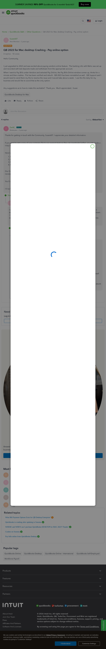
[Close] (92, 146)
